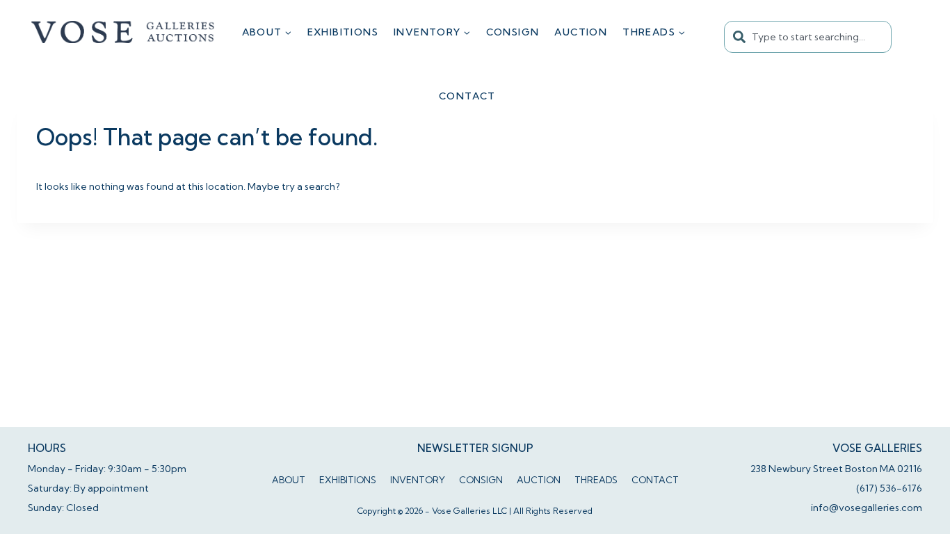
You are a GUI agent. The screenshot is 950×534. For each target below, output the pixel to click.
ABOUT (288, 479)
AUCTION (580, 32)
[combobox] (808, 37)
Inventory (417, 479)
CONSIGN (513, 32)
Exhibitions (342, 32)
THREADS (596, 479)
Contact (467, 96)
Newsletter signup (475, 448)
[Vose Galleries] (123, 32)
